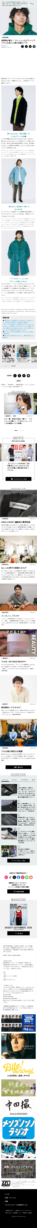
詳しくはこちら (32, 4)
